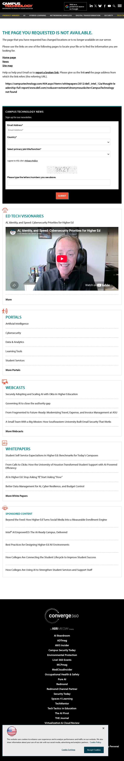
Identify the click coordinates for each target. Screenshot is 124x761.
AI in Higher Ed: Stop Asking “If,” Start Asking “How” (34, 477)
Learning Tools (14, 351)
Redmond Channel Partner (62, 689)
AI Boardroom (62, 635)
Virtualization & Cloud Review (62, 723)
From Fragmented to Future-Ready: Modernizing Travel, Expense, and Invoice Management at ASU (61, 412)
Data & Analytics (15, 342)
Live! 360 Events (62, 660)
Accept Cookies (94, 750)
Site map (7, 65)
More (9, 299)
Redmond (62, 684)
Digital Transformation (88, 15)
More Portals (13, 370)
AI (24, 15)
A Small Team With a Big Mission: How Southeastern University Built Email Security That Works (58, 421)
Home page (9, 57)
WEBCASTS (15, 387)
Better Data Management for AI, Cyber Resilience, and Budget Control (45, 486)
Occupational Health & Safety (62, 674)
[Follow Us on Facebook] (104, 6)
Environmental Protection (62, 655)
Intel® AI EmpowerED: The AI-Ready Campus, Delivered (36, 532)
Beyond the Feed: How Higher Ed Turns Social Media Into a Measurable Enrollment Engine (56, 519)
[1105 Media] (62, 628)
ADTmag (62, 640)
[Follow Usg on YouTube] (109, 5)
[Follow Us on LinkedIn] (91, 5)
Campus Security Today (62, 650)
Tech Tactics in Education (62, 708)
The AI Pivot (62, 713)
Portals (13, 317)
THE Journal (62, 718)
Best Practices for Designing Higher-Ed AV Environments (37, 544)
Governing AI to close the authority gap (28, 403)
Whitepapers (18, 448)
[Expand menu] (119, 6)
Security (108, 15)
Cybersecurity (13, 333)
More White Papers (17, 496)
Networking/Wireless (61, 15)
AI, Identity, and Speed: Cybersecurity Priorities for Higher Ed (39, 222)
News (5, 61)
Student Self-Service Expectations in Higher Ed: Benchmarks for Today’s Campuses (52, 455)
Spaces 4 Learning (62, 698)
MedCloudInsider (62, 669)
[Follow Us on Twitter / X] (95, 6)
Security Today (62, 694)
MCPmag (62, 664)
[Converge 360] (62, 616)
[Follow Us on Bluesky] (99, 5)
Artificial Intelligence (17, 323)
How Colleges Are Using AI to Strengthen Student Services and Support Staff (49, 570)
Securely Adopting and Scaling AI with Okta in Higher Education (42, 394)
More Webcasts (14, 431)
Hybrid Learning (37, 15)
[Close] (103, 728)
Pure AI (62, 679)
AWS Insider (62, 645)
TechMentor (62, 703)
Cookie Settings (68, 749)
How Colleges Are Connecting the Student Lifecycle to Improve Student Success (51, 557)
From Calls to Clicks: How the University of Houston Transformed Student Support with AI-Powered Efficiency (61, 466)
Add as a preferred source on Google (77, 6)
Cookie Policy (95, 742)
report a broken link (47, 72)
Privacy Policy (31, 160)
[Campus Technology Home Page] (17, 5)
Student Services (15, 360)
